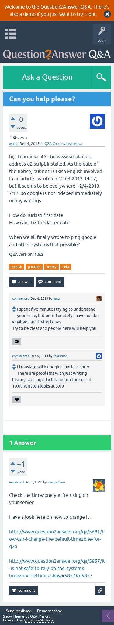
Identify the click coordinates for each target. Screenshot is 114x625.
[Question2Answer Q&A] (57, 52)
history (51, 267)
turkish (17, 267)
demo (29, 14)
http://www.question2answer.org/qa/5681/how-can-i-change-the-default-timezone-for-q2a (57, 539)
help (65, 267)
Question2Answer (39, 620)
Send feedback (18, 611)
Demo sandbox (49, 611)
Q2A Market (40, 616)
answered (16, 482)
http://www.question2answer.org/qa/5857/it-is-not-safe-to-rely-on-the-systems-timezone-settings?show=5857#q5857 (57, 568)
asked (14, 144)
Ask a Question (47, 77)
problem (34, 267)
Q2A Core (52, 144)
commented (20, 298)
